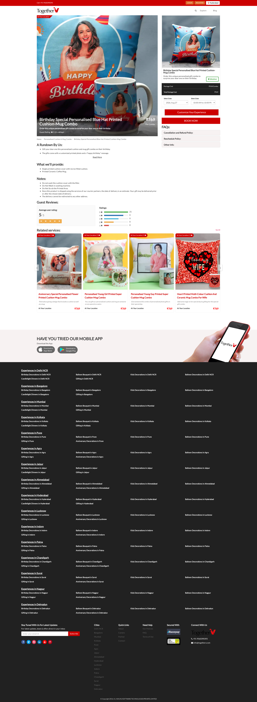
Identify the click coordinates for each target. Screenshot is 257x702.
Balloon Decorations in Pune (197, 437)
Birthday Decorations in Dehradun (35, 608)
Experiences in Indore (32, 526)
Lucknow (98, 665)
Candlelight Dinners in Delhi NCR (35, 379)
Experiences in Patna (32, 541)
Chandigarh (99, 677)
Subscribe (74, 633)
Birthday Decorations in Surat (33, 577)
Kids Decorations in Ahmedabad (144, 484)
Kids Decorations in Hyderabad (144, 499)
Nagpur (97, 685)
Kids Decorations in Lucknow (143, 515)
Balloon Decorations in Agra (197, 452)
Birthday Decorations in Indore (34, 530)
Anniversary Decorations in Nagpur (90, 597)
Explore (203, 10)
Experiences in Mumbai (33, 401)
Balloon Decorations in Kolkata (198, 421)
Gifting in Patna (27, 550)
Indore (97, 669)
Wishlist (213, 79)
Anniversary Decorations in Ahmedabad (92, 488)
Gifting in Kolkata (83, 425)
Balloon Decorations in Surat (197, 577)
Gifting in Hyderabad (84, 503)
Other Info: (169, 144)
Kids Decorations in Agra (141, 452)
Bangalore (98, 633)
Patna (96, 673)
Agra (96, 649)
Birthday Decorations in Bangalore (35, 390)
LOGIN (189, 3)
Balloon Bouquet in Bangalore (88, 390)
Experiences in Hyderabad (34, 495)
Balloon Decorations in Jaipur (197, 468)
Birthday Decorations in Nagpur (34, 593)
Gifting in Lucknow (29, 519)
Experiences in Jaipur (32, 464)
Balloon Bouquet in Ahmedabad (89, 484)
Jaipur (96, 653)
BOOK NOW (191, 120)
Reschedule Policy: (172, 138)
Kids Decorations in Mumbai (142, 406)
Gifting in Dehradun (29, 613)
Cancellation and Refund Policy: (178, 132)
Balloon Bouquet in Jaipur (86, 468)
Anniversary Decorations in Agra (89, 457)
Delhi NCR (98, 629)
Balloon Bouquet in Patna (86, 546)
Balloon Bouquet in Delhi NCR (88, 374)
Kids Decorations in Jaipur (142, 468)
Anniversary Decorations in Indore (90, 535)
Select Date (168, 98)
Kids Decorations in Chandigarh (144, 561)
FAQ (144, 633)
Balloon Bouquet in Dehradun (88, 608)
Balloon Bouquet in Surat (86, 577)
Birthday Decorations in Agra (33, 452)
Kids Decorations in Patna (141, 546)
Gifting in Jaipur (82, 472)
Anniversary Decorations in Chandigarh (92, 566)
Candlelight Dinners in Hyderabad (35, 503)
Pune (96, 645)
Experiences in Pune (31, 432)
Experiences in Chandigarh (35, 557)
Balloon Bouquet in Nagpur (87, 593)
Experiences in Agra (31, 448)
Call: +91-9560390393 (45, 3)
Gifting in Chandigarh (30, 566)
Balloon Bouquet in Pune (86, 437)
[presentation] (37, 267)
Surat (96, 681)
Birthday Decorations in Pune (33, 437)
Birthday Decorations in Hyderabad (36, 499)
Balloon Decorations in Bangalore (199, 390)
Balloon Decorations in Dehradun (199, 608)
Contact (121, 641)
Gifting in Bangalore (84, 394)
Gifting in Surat (27, 581)
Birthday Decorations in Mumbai (35, 406)
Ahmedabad (99, 657)
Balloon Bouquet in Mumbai (87, 406)
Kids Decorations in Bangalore (143, 390)
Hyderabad (98, 661)
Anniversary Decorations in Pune (89, 441)
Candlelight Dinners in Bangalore (35, 394)
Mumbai (97, 637)
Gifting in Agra (27, 457)
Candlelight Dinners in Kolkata (34, 425)
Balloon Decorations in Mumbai (198, 406)
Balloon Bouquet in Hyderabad (88, 499)
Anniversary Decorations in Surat (90, 581)
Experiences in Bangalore (34, 385)
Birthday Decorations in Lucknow (35, 515)
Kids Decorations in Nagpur (142, 593)
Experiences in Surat (31, 573)
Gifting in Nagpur (28, 597)
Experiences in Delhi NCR (34, 370)
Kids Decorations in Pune (141, 437)
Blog (215, 10)
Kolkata (97, 641)
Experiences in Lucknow (33, 510)
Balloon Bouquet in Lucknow (88, 515)
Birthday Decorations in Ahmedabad (36, 484)
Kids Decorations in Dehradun (143, 608)
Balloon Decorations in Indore (197, 530)
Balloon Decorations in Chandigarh (199, 561)
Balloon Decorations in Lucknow (198, 515)
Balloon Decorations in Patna (197, 546)
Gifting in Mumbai (83, 410)
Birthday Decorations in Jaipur (34, 468)
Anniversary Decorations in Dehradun (92, 613)
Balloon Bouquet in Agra (86, 452)
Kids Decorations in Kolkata (142, 421)
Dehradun (98, 689)
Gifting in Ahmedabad (30, 488)
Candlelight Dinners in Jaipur (33, 472)
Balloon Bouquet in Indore (87, 530)
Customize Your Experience (191, 112)
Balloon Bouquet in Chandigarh (89, 561)
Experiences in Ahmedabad (35, 479)
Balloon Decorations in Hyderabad (199, 499)
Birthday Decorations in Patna (33, 546)
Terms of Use (148, 637)
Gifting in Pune (27, 441)
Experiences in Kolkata (33, 417)
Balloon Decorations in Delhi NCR (199, 374)
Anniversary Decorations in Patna (90, 550)
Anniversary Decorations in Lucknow (91, 519)
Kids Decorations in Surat (141, 577)
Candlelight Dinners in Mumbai (34, 410)
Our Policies (148, 629)
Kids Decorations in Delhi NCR (143, 374)
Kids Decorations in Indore (142, 530)
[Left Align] (41, 221)
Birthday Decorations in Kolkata (34, 421)
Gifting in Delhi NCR (84, 379)
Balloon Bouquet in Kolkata (87, 421)
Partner (121, 637)
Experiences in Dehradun (34, 604)
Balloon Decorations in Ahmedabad (200, 484)
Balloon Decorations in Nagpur (198, 593)
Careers (121, 633)
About (121, 629)
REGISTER (199, 3)
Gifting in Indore (28, 535)
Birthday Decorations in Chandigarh (36, 561)
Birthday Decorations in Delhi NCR (36, 374)
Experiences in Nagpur (33, 588)
